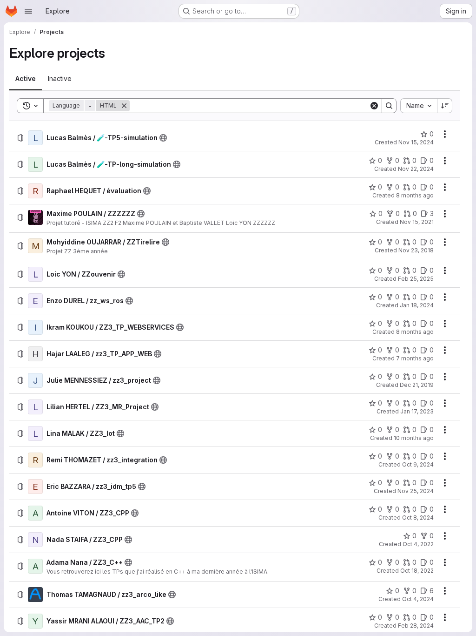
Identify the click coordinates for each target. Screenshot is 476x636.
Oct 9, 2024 (418, 464)
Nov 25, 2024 (415, 490)
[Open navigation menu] (28, 11)
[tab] (25, 78)
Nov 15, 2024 (416, 142)
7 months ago (415, 358)
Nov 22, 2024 (416, 168)
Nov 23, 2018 (416, 250)
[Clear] (374, 105)
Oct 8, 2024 (418, 517)
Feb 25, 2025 (416, 278)
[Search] (389, 105)
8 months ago (415, 195)
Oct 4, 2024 (418, 598)
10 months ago (414, 437)
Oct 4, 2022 (418, 544)
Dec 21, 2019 (417, 384)
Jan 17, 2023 (417, 411)
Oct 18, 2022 (417, 570)
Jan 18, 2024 (417, 305)
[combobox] (418, 105)
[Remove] (124, 105)
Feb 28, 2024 (416, 625)
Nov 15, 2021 (417, 221)
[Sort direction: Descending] (444, 105)
